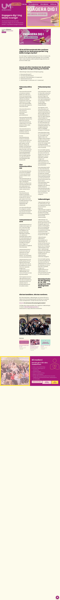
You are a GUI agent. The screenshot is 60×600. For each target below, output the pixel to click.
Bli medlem (55, 382)
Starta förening (47, 382)
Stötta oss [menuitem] (53, 4)
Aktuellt (4, 32)
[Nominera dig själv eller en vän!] (24, 342)
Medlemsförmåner (37, 381)
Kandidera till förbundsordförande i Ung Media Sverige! (34, 346)
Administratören (9, 30)
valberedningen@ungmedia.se (31, 307)
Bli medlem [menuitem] (16, 4)
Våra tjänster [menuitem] (44, 4)
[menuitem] (12, 7)
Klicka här (21, 303)
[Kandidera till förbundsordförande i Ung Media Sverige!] (35, 342)
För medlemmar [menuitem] (33, 4)
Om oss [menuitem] (24, 4)
